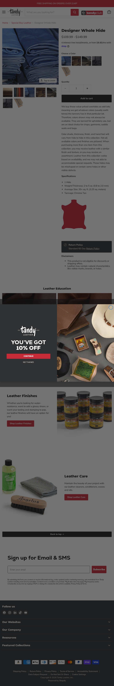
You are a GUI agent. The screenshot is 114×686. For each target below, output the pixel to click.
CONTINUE (28, 356)
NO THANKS (28, 362)
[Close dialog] (111, 307)
